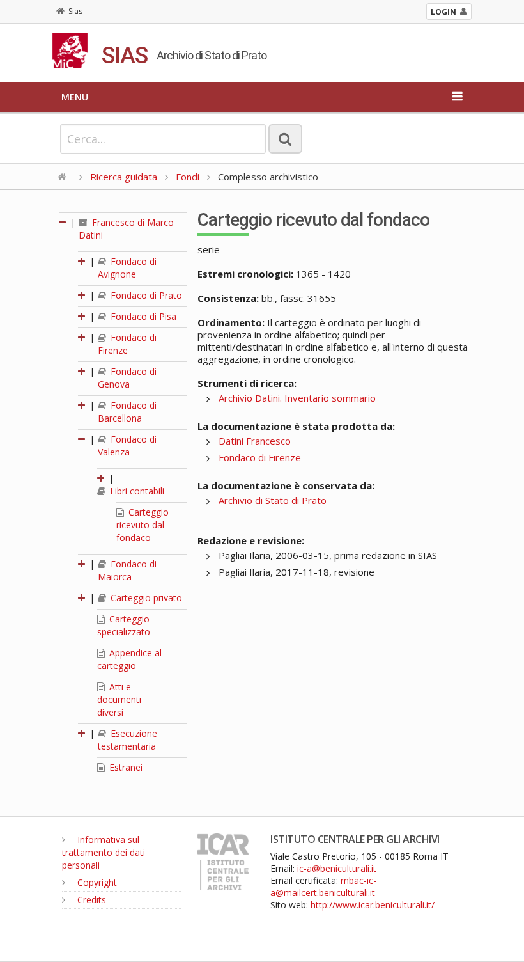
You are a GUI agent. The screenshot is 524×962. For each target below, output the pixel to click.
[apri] (82, 261)
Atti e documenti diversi (119, 699)
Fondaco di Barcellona (127, 411)
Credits (90, 900)
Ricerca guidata (123, 176)
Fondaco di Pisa (142, 316)
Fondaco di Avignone (127, 267)
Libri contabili (135, 491)
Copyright (96, 882)
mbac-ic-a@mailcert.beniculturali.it (323, 886)
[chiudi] (82, 439)
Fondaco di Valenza (127, 445)
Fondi (187, 176)
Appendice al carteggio (129, 659)
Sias (75, 11)
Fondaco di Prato (145, 295)
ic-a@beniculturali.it (336, 868)
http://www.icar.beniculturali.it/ (373, 905)
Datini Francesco (255, 440)
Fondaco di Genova (127, 377)
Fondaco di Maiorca (127, 570)
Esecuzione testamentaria (127, 739)
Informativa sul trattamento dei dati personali (103, 852)
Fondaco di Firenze (127, 343)
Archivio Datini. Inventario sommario (297, 397)
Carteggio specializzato (123, 625)
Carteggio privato (145, 598)
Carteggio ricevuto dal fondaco (142, 525)
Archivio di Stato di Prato (273, 500)
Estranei (125, 767)
